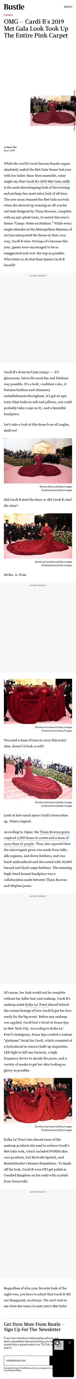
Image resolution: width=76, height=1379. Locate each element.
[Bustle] (14, 7)
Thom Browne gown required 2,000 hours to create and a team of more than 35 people (37, 838)
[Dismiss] (70, 1342)
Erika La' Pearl (36, 1004)
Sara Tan (11, 147)
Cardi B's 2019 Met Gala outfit (48, 181)
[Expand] (57, 1342)
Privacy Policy (14, 1370)
